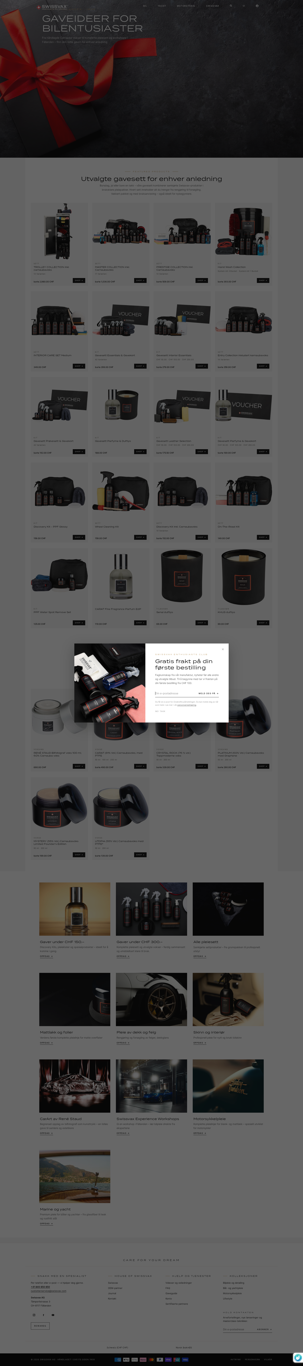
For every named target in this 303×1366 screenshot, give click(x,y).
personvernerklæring (186, 705)
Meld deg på (207, 693)
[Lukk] (223, 649)
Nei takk (160, 711)
